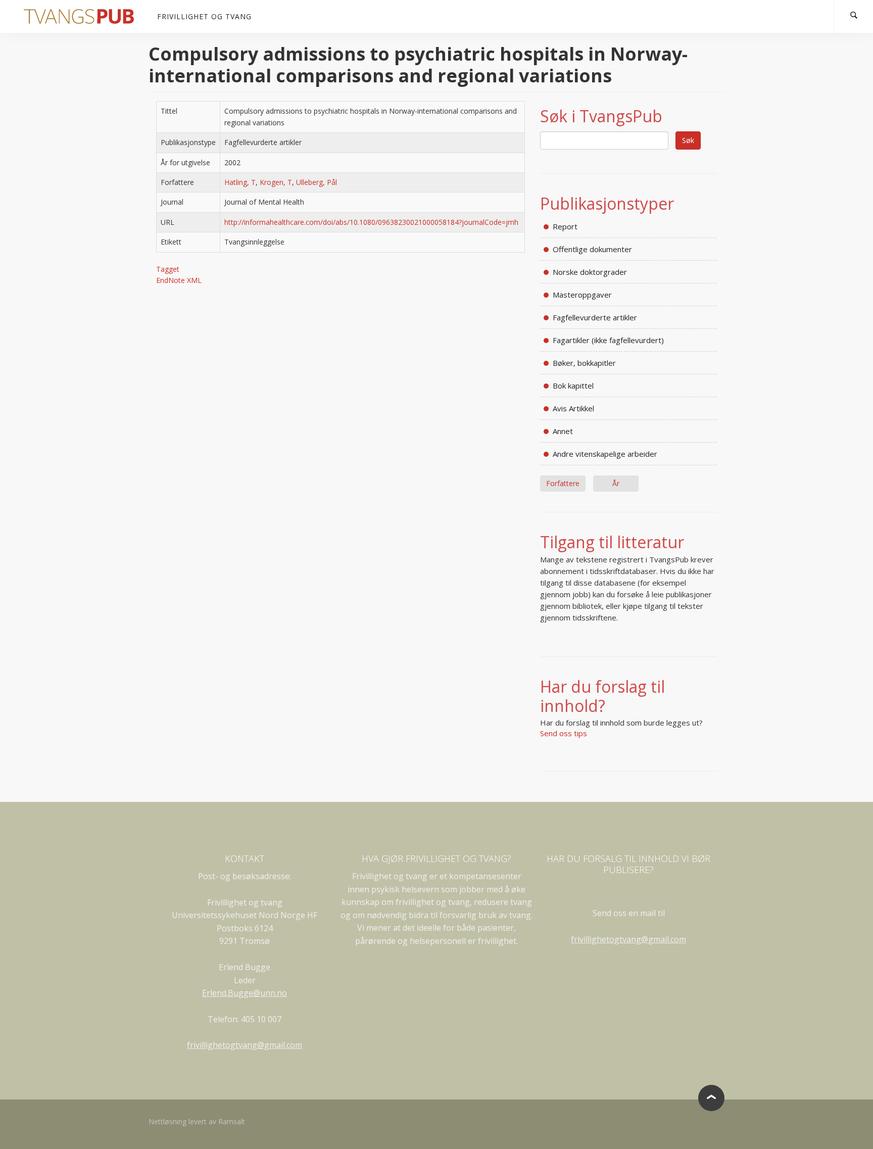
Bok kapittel (573, 385)
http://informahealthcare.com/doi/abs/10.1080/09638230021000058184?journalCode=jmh (371, 222)
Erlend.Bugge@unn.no (244, 992)
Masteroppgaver (582, 295)
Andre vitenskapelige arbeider (605, 454)
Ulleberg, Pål (316, 182)
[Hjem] (82, 16)
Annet (563, 431)
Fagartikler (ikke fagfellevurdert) (608, 340)
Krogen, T (276, 182)
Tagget (167, 269)
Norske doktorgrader (590, 272)
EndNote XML (179, 280)
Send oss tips (563, 733)
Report (565, 226)
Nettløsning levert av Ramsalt (197, 1121)
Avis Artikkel (573, 408)
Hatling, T (240, 182)
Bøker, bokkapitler (584, 363)
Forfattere (562, 483)
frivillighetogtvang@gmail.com (244, 1044)
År (615, 483)
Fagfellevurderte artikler (595, 317)
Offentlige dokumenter (592, 249)
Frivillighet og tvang (204, 16)
